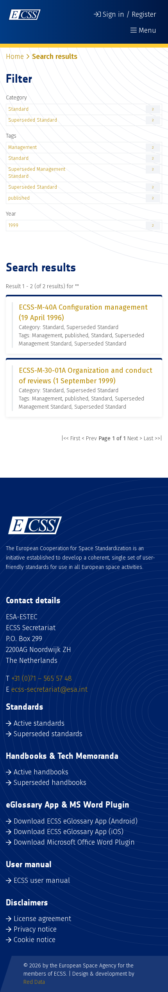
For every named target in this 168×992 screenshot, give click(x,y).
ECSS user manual (42, 880)
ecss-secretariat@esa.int (49, 689)
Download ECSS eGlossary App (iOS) (68, 831)
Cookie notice (34, 939)
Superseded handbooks (50, 782)
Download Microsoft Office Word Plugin (74, 842)
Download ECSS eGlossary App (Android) (76, 821)
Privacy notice (35, 929)
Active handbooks (41, 772)
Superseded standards (48, 734)
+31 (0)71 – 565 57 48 (41, 678)
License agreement (42, 918)
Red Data (34, 982)
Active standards (39, 723)
